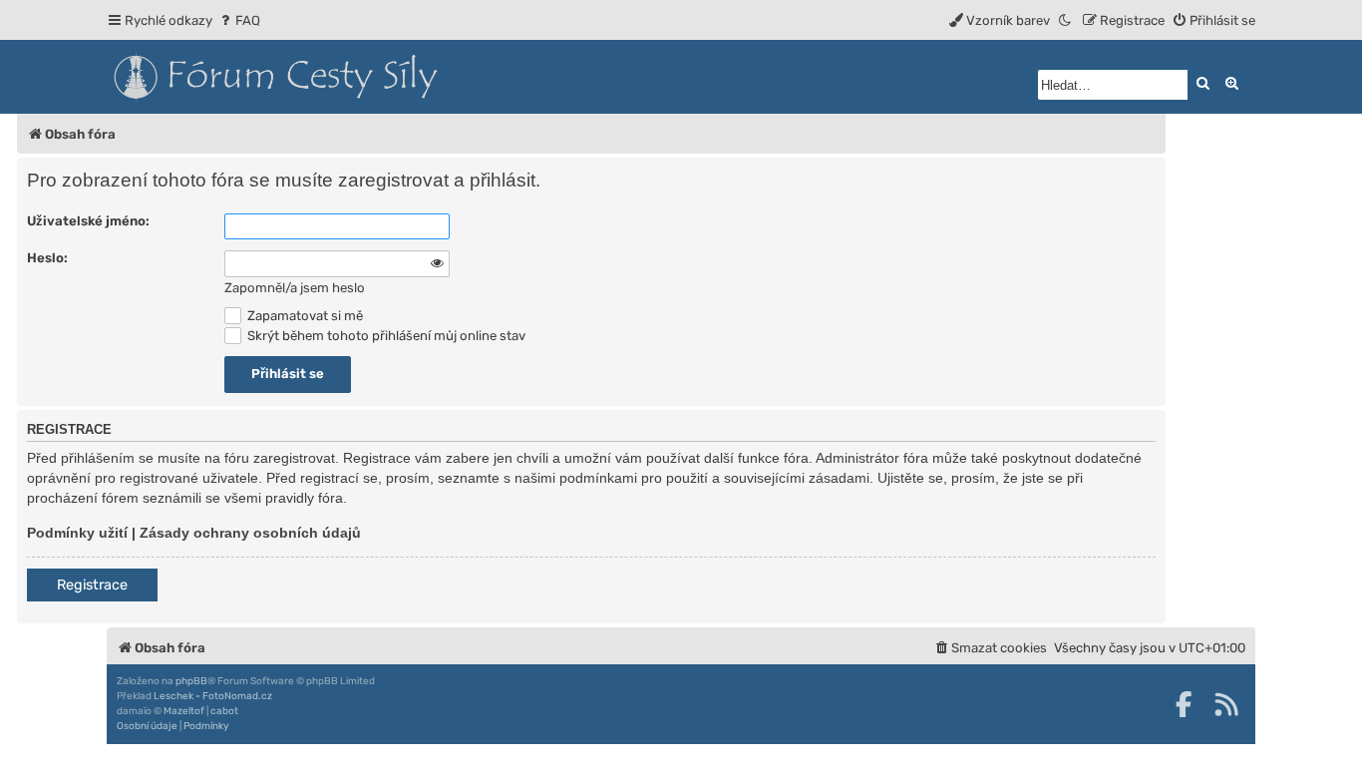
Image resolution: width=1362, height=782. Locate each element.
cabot (224, 711)
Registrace (92, 585)
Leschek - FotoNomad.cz (213, 696)
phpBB (191, 681)
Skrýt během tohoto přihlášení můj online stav (384, 335)
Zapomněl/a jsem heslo (294, 287)
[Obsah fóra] (366, 77)
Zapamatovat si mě (303, 315)
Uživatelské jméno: (88, 220)
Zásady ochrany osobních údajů (250, 533)
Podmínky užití (77, 533)
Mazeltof (184, 711)
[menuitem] (238, 20)
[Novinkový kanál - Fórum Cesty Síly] (1226, 704)
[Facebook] (1183, 704)
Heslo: (47, 257)
